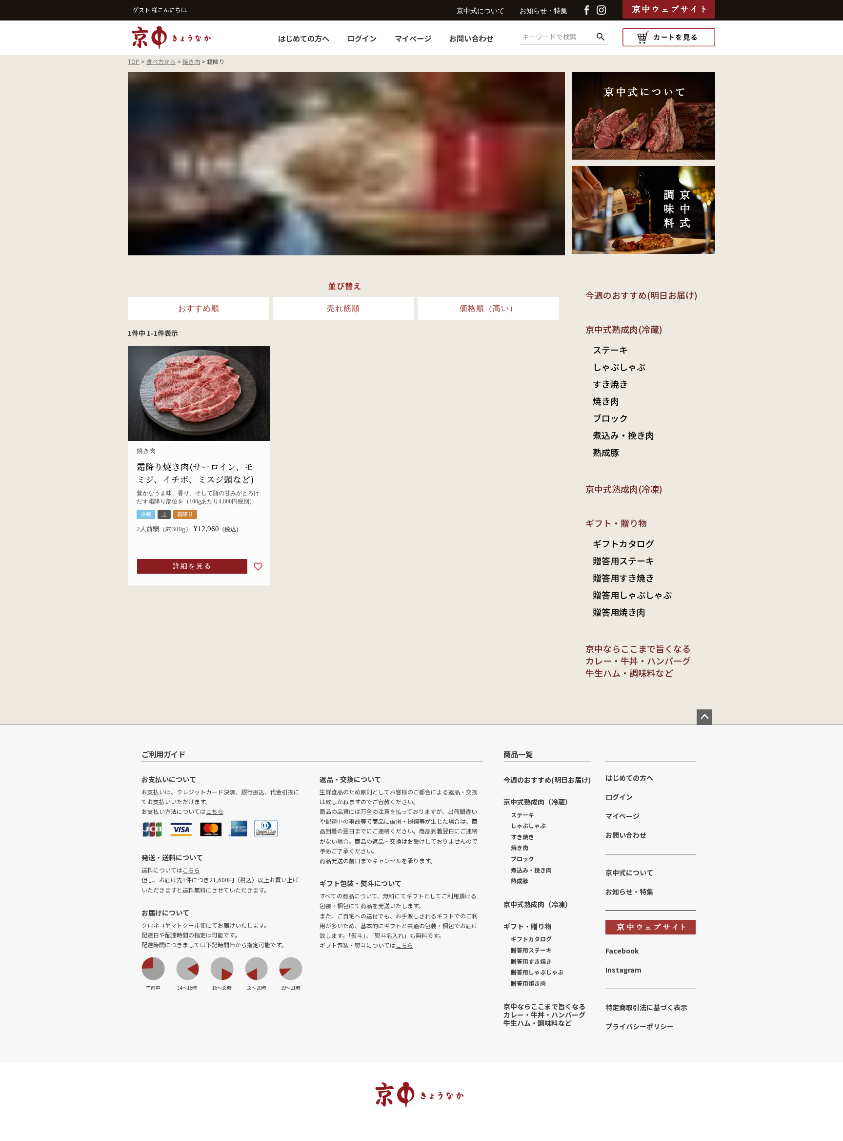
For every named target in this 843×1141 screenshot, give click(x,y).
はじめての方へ (303, 38)
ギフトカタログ (623, 543)
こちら (214, 811)
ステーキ (610, 349)
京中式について (480, 11)
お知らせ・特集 (543, 11)
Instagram (623, 970)
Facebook (622, 950)
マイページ (413, 38)
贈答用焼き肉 (619, 611)
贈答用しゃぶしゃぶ (632, 594)
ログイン (362, 38)
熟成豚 (606, 452)
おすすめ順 (199, 308)
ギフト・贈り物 (616, 523)
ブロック (610, 418)
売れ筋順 (343, 308)
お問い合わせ (471, 38)
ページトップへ (704, 717)
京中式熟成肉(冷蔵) (623, 329)
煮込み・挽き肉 (623, 435)
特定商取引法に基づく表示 (646, 1007)
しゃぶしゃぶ (619, 366)
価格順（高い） (489, 308)
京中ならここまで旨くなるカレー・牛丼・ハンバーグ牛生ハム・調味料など (638, 660)
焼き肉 (191, 61)
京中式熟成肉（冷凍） (537, 904)
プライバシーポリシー (639, 1026)
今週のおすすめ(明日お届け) (641, 295)
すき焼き (610, 383)
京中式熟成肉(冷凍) (623, 488)
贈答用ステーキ (623, 560)
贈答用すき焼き (623, 577)
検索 (600, 37)
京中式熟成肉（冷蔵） (537, 802)
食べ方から (161, 61)
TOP (134, 61)
